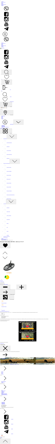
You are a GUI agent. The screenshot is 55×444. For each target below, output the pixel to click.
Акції (2, 373)
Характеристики (3, 311)
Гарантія (2, 1)
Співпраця (3, 392)
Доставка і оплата (3, 43)
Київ (2, 117)
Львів (2, 116)
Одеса (2, 118)
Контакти (3, 5)
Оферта (1, 437)
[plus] (21, 287)
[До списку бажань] (5, 245)
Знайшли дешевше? (6, 284)
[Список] (18, 122)
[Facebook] (6, 16)
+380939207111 (3, 125)
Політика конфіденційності (4, 394)
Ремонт (2, 3)
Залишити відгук (2, 281)
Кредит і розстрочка (4, 4)
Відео (6, 311)
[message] (6, 41)
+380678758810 (3, 402)
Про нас (2, 371)
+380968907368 (3, 403)
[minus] (5, 287)
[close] (5, 348)
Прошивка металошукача (4, 393)
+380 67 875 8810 (4, 358)
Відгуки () (8, 311)
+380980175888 (3, 126)
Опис (1, 311)
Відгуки (1, 280)
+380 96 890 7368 (3, 359)
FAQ (2, 2)
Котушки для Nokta (4, 239)
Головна (2, 238)
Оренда (2, 46)
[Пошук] (7, 72)
